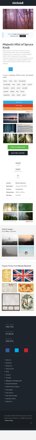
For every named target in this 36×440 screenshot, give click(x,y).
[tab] (6, 69)
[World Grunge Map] (26, 288)
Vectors (18, 105)
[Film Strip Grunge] (11, 302)
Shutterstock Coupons (12, 386)
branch (30, 84)
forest (5, 81)
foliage (12, 91)
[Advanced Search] (32, 2)
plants (18, 95)
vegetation (7, 95)
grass (24, 95)
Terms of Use (10, 369)
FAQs (7, 371)
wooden (6, 91)
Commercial (19, 189)
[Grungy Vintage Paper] (6, 275)
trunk (18, 84)
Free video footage (11, 395)
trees (10, 81)
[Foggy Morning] (9, 240)
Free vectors (9, 393)
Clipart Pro (9, 401)
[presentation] (6, 69)
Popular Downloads (11, 383)
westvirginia (7, 84)
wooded (24, 88)
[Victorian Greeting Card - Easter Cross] (27, 302)
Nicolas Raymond (21, 183)
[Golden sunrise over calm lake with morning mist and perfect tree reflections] (10, 118)
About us (8, 360)
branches (6, 88)
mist (15, 81)
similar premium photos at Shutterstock (18, 35)
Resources (9, 366)
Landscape (12, 75)
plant (13, 95)
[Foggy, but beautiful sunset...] (26, 240)
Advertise (9, 363)
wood (18, 88)
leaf (17, 91)
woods (13, 88)
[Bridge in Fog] (26, 251)
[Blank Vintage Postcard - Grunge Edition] (9, 288)
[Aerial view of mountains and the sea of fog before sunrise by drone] (25, 128)
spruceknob (22, 81)
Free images (9, 390)
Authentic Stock (11, 398)
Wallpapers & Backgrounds (14, 381)
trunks (24, 84)
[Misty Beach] (9, 251)
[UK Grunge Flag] (23, 275)
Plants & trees (20, 75)
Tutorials (8, 378)
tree (13, 84)
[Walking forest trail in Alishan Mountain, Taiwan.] (25, 216)
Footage (18, 108)
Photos (19, 102)
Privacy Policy (9, 420)
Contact (8, 375)
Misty (7, 231)
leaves (22, 91)
